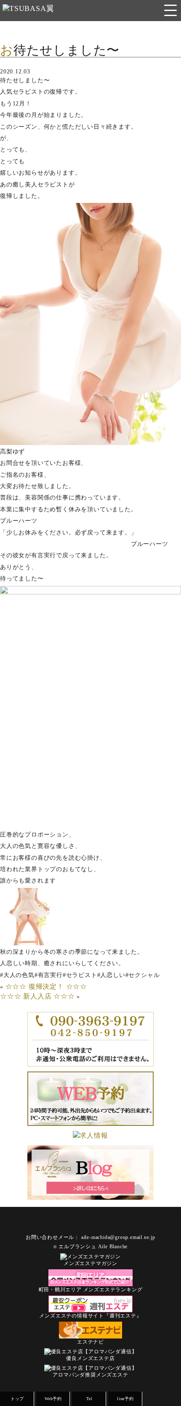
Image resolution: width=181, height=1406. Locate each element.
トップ (17, 1398)
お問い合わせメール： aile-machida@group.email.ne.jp (90, 1237)
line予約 (125, 1398)
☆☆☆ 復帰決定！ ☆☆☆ (46, 986)
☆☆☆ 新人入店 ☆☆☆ (37, 996)
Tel (89, 1398)
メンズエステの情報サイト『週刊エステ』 (90, 1316)
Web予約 (53, 1398)
